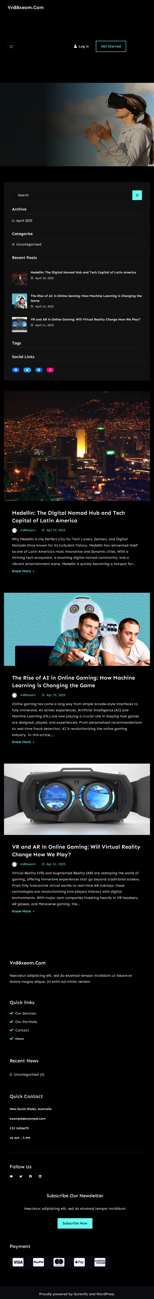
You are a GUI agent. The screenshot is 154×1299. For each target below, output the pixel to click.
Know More (21, 571)
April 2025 (24, 220)
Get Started (111, 46)
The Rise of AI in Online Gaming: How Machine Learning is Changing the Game (86, 298)
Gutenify (81, 1294)
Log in (84, 46)
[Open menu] (11, 46)
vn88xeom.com (26, 7)
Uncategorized (28, 244)
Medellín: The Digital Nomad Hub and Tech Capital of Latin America (83, 272)
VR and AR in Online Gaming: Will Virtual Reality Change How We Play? (85, 319)
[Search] (137, 195)
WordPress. (105, 1294)
